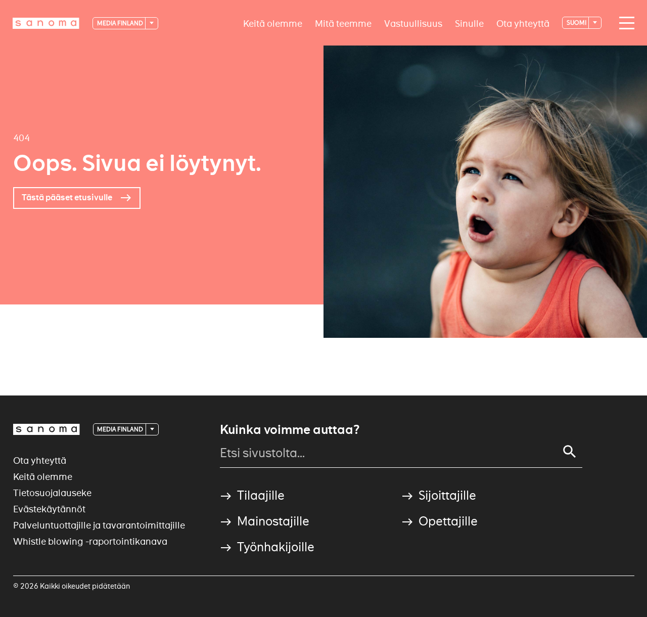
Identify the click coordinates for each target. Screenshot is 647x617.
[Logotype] (46, 429)
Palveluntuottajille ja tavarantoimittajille (99, 525)
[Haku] (569, 451)
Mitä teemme (343, 23)
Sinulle (469, 23)
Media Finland (120, 23)
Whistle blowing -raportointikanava (90, 541)
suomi (577, 22)
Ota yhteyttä (522, 23)
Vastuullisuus (413, 23)
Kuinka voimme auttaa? (289, 430)
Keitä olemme (272, 23)
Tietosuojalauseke (52, 493)
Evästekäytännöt (49, 509)
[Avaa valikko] (624, 23)
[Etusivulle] (46, 23)
